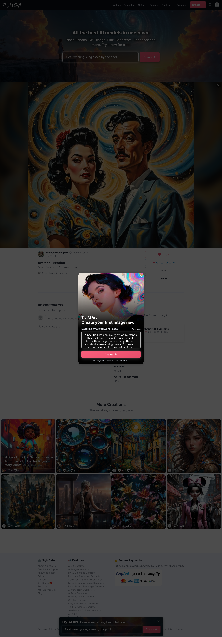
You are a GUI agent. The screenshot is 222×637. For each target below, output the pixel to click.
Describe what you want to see (99, 328)
